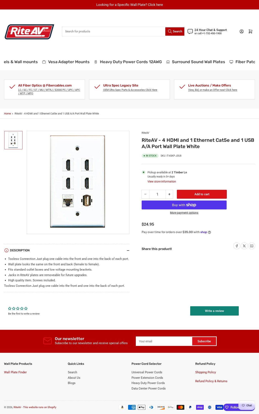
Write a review (214, 311)
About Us (74, 378)
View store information (162, 181)
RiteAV (145, 132)
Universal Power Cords (147, 372)
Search (72, 372)
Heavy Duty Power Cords (148, 383)
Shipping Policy (205, 372)
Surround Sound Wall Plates (196, 61)
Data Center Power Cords (149, 388)
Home (7, 113)
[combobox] (123, 31)
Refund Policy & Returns (211, 381)
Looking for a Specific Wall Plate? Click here (129, 5)
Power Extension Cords (147, 378)
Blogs (71, 383)
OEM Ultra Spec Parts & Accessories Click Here (130, 89)
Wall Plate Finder (15, 372)
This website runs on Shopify (39, 407)
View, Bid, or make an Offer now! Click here (212, 89)
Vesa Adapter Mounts (66, 61)
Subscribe (204, 341)
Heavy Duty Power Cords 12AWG (128, 61)
